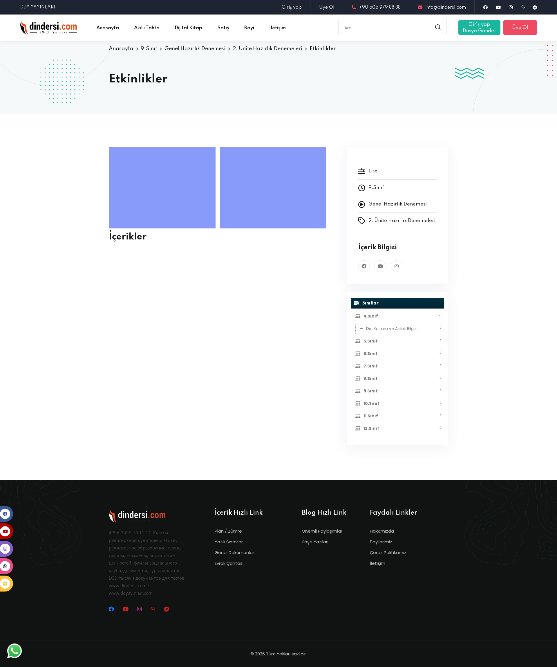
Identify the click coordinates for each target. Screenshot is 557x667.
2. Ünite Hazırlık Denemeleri (267, 48)
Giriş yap (292, 7)
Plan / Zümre (228, 531)
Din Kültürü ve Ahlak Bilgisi (391, 328)
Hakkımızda (382, 531)
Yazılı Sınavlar (229, 542)
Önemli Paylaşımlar (322, 531)
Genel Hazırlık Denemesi (194, 48)
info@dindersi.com (445, 7)
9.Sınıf (149, 48)
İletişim (377, 563)
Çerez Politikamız (388, 552)
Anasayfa (121, 48)
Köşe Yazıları (315, 542)
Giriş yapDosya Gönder (479, 27)
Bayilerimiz (381, 542)
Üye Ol (326, 7)
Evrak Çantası (229, 563)
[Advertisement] (163, 187)
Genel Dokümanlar (234, 552)
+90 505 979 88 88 (380, 7)
